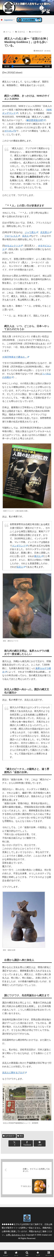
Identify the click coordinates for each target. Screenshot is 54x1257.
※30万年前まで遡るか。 (14, 357)
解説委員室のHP (35, 120)
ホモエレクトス (12, 245)
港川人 (37, 556)
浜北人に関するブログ (13, 1072)
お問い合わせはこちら (15, 1235)
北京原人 (44, 232)
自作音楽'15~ (10, 1136)
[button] (48, 695)
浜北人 (25, 236)
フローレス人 (11, 236)
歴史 (21, 1136)
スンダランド (18, 546)
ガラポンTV (10, 131)
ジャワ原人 (30, 232)
